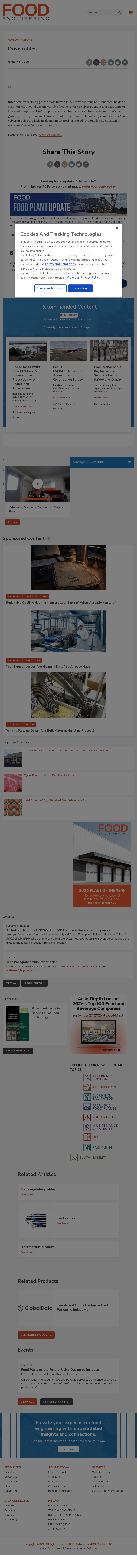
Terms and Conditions (60, 264)
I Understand (80, 287)
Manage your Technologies (50, 287)
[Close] (117, 228)
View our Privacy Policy (83, 278)
